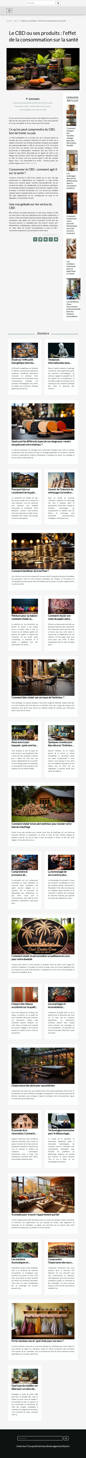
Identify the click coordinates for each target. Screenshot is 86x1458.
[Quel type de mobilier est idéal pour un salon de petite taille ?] (25, 1376)
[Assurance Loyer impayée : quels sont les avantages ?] (25, 732)
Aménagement (54, 1446)
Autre (16, 21)
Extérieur (41, 1446)
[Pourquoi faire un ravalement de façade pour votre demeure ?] (25, 480)
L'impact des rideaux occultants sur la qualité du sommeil (24, 1007)
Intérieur (21, 1446)
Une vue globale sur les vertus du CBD (32, 109)
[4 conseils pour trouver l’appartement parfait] (43, 1194)
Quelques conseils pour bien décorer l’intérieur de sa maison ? (60, 745)
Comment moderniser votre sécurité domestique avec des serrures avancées (71, 224)
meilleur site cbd (30, 163)
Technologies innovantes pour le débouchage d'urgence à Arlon (61, 1133)
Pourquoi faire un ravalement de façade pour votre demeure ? (23, 492)
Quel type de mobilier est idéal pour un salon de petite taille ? (25, 1388)
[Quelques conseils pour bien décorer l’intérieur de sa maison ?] (61, 732)
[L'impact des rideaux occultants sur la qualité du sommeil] (25, 994)
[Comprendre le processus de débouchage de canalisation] (25, 862)
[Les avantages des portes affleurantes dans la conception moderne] (72, 160)
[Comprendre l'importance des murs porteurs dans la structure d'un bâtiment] (61, 1250)
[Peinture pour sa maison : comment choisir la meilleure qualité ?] (25, 606)
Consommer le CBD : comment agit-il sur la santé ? (33, 106)
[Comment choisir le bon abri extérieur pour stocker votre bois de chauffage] (43, 804)
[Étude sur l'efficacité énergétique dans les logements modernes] (25, 350)
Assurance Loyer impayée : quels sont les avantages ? (24, 745)
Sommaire (34, 99)
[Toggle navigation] (9, 10)
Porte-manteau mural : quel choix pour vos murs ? (38, 1340)
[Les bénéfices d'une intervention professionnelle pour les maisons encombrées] (73, 288)
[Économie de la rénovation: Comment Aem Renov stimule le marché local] (25, 1120)
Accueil (9, 21)
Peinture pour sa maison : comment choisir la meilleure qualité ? (25, 618)
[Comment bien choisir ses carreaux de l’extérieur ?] (43, 677)
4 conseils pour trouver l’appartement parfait (35, 1214)
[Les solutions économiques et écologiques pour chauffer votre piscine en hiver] (25, 1250)
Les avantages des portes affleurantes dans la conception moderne (72, 180)
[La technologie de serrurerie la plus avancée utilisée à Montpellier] (61, 862)
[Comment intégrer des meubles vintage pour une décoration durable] (71, 115)
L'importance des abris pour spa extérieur (33, 1085)
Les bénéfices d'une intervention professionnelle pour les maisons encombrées (73, 309)
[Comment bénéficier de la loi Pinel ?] (43, 551)
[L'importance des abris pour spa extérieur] (43, 1065)
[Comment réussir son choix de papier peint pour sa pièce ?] (61, 606)
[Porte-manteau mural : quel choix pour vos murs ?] (43, 1321)
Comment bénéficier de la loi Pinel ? (30, 570)
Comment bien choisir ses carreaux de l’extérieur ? (38, 697)
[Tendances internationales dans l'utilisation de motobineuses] (61, 350)
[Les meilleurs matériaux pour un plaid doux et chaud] (71, 248)
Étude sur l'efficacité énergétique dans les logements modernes (23, 362)
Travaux (31, 1446)
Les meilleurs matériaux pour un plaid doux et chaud (71, 267)
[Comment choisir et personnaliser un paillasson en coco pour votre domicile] (43, 936)
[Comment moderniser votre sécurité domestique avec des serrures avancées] (71, 203)
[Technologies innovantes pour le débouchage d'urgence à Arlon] (61, 1120)
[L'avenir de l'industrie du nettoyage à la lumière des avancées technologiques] (61, 480)
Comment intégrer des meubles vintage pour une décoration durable (71, 137)
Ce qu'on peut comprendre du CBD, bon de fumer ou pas (32, 103)
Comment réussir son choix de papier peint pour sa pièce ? (59, 618)
